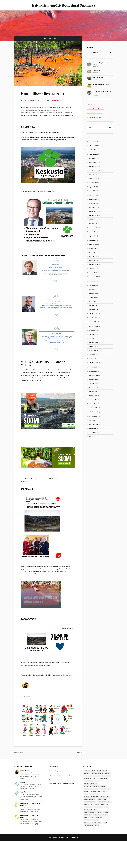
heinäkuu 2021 (93, 244)
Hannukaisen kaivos (91, 783)
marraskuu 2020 (94, 277)
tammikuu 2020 (93, 318)
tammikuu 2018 (93, 416)
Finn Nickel (88, 778)
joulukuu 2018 (93, 371)
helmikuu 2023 (93, 166)
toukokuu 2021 (93, 252)
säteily (106, 812)
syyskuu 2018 (93, 383)
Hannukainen (103, 778)
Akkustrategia (102, 770)
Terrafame (97, 814)
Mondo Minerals (89, 801)
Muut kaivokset (55, 100)
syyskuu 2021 (93, 236)
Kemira (86, 791)
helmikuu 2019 (93, 363)
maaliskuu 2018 (93, 408)
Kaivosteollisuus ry (91, 788)
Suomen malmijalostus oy (93, 812)
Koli (85, 794)
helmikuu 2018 (93, 412)
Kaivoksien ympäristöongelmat (94, 786)
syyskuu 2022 (93, 187)
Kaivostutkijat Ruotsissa (94, 113)
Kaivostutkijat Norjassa (94, 117)
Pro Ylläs (104, 804)
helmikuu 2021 (93, 264)
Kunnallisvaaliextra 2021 (42, 93)
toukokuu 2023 (93, 154)
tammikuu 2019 (93, 367)
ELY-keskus (87, 775)
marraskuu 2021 (94, 228)
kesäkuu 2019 (93, 346)
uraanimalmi (100, 817)
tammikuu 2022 (93, 219)
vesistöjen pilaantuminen (93, 822)
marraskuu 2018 (94, 375)
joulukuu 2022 (93, 174)
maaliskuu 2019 (93, 358)
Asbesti (86, 773)
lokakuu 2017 (93, 428)
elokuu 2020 (92, 289)
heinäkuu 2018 (93, 391)
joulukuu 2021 (93, 223)
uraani (105, 814)
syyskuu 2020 (93, 285)
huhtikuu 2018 (93, 404)
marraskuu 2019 (94, 326)
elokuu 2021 (92, 240)
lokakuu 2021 (93, 232)
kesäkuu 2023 (93, 150)
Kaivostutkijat (67, 675)
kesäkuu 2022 (93, 199)
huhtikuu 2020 (93, 305)
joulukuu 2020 (93, 273)
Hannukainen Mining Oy (92, 781)
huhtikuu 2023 (93, 158)
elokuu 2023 (92, 142)
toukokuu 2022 (93, 203)
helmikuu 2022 (93, 215)
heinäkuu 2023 (93, 146)
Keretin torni (95, 791)
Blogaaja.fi (74, 837)
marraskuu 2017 (94, 424)
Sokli (107, 807)
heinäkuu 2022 (93, 195)
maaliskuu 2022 (93, 211)
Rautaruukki (88, 807)
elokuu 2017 (92, 436)
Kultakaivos (94, 794)
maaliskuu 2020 (93, 309)
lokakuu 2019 (93, 330)
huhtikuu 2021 (93, 256)
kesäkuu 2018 (93, 395)
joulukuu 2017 (93, 420)
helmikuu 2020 (93, 314)
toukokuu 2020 (93, 301)
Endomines (97, 775)
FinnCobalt (106, 775)
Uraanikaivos (88, 817)
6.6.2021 (41, 100)
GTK (95, 778)
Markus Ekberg (105, 796)
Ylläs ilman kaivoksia (91, 825)
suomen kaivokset (90, 809)
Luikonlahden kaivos (91, 796)
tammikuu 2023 (93, 170)
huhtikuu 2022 (93, 207)
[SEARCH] (110, 127)
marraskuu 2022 (94, 178)
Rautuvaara (99, 807)
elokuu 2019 (92, 338)
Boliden (107, 773)
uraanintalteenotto (91, 820)
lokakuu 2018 (93, 379)
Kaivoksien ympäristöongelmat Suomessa (63, 5)
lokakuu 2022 (93, 182)
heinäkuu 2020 (93, 293)
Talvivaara (87, 814)
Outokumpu (88, 804)
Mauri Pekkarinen (90, 799)
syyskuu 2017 (93, 432)
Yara (105, 822)
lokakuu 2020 (93, 281)
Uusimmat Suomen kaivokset (95, 109)
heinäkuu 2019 (93, 342)
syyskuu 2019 (93, 334)
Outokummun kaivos (104, 801)
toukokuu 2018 (93, 400)
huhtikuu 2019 (93, 354)
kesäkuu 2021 (93, 248)
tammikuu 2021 (93, 268)
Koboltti (105, 791)
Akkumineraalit (89, 770)
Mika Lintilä (102, 799)
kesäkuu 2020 (93, 297)
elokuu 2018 (92, 387)
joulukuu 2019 (93, 322)
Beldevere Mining (97, 773)
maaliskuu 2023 (93, 162)
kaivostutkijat (28, 100)
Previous (78, 753)
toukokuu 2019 (93, 350)
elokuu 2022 (92, 191)
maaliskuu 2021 (93, 260)
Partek (97, 804)
